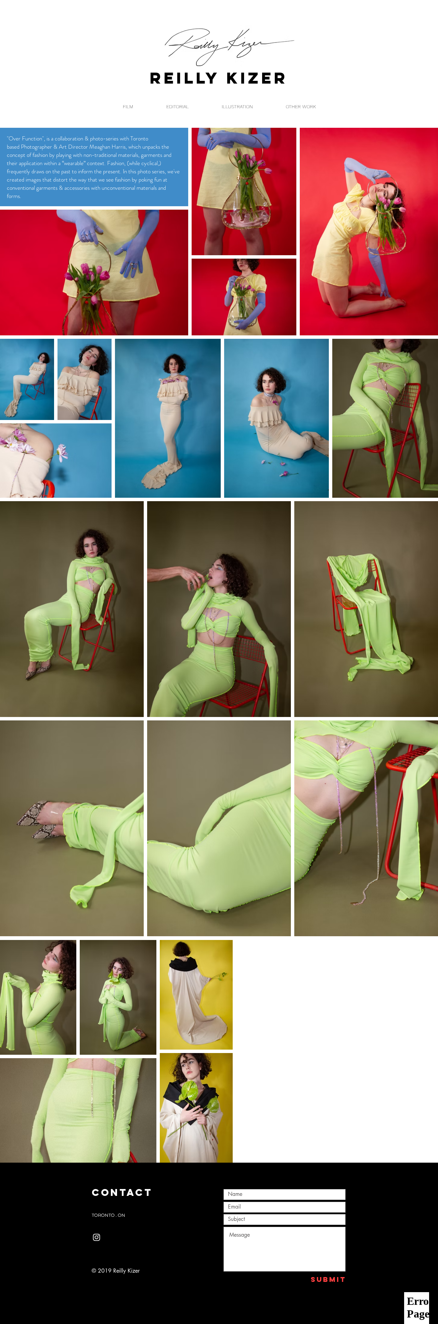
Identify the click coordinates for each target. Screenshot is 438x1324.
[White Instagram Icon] (96, 1237)
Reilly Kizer (219, 78)
